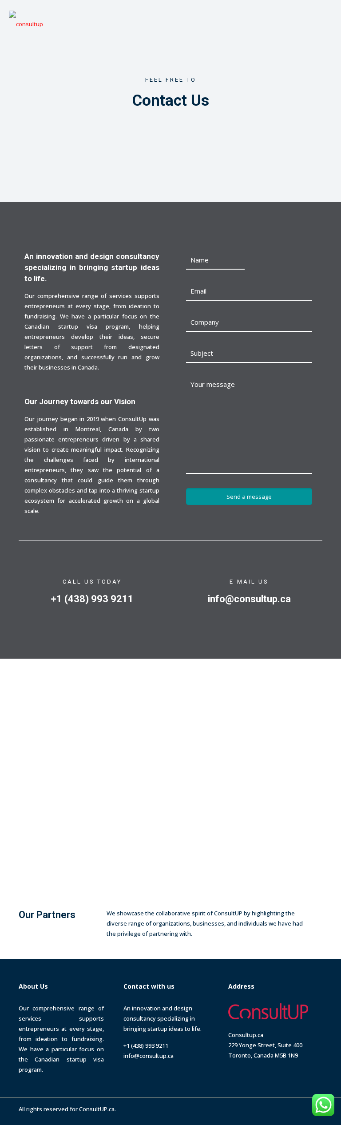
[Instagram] (290, 1108)
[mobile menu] (326, 17)
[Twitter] (266, 1108)
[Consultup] (26, 18)
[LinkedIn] (278, 1108)
